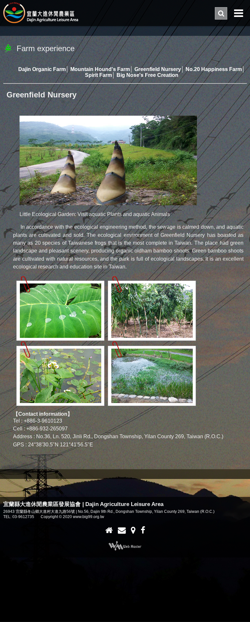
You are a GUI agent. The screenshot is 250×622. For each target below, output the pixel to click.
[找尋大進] (133, 530)
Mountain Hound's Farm (100, 69)
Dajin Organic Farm (42, 69)
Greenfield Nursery (157, 69)
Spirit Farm (98, 75)
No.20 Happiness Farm (214, 69)
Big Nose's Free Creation (147, 75)
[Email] (122, 530)
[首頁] (109, 530)
